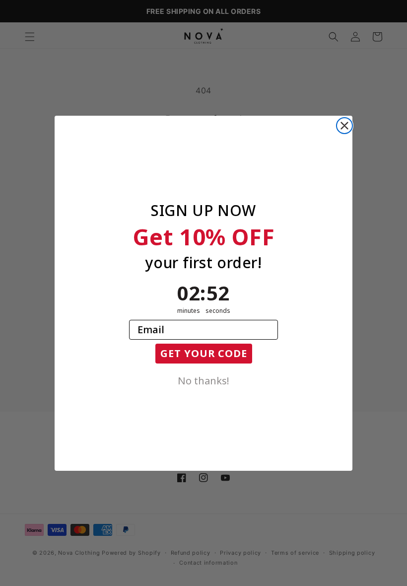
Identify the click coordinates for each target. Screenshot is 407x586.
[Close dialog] (344, 126)
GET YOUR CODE (203, 353)
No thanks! (203, 380)
